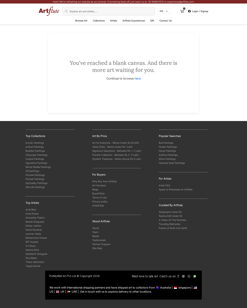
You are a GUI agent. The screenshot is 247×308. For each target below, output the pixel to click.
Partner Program (101, 244)
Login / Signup (200, 11)
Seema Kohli (32, 249)
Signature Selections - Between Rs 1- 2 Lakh (116, 150)
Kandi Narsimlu (34, 229)
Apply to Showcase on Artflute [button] (175, 189)
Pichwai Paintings (35, 175)
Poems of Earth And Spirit (173, 228)
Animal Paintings (35, 146)
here (138, 78)
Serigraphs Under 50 (170, 211)
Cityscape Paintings (36, 154)
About (95, 228)
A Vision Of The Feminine (172, 220)
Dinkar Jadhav (34, 225)
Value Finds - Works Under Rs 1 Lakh (112, 146)
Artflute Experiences (133, 20)
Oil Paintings (32, 171)
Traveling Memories (169, 224)
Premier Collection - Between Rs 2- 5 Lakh (115, 154)
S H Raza (31, 245)
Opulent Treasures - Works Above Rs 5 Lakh (116, 158)
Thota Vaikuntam (35, 261)
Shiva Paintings (167, 158)
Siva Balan (31, 257)
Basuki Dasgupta (35, 221)
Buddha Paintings (35, 150)
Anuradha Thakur (35, 217)
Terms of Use (99, 197)
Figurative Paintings (36, 162)
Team (95, 232)
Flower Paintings (168, 146)
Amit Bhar (31, 209)
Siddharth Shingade (36, 253)
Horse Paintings (167, 150)
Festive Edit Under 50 (170, 216)
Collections (99, 20)
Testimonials (99, 240)
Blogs (95, 189)
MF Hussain (32, 241)
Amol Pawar (32, 213)
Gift (152, 20)
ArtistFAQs (98, 205)
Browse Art (81, 20)
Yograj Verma (33, 266)
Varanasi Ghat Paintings (172, 162)
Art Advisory (99, 185)
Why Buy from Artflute (104, 181)
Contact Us (165, 20)
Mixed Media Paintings (38, 166)
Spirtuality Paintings (36, 183)
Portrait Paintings (35, 179)
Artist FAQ (164, 185)
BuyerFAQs (98, 193)
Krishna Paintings (168, 154)
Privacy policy (100, 201)
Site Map (97, 248)
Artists (113, 20)
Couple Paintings (35, 158)
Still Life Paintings (35, 187)
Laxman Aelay (33, 233)
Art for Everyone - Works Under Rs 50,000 (115, 142)
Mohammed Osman (36, 237)
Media (95, 236)
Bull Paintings (166, 142)
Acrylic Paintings (35, 142)
